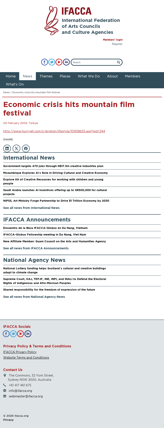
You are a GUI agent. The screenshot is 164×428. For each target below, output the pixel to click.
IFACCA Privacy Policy (20, 352)
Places (65, 76)
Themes (46, 76)
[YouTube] (59, 62)
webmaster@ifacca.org (26, 396)
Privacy (8, 419)
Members (132, 76)
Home (11, 76)
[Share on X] (16, 148)
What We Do (89, 76)
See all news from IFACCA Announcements (36, 248)
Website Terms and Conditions (26, 357)
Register (117, 44)
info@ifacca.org (20, 390)
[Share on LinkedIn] (7, 148)
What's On (15, 84)
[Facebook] (44, 62)
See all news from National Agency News (34, 296)
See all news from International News (31, 207)
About (112, 76)
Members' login (113, 39)
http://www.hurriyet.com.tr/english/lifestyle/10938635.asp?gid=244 (54, 131)
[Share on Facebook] (26, 148)
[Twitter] (51, 62)
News (27, 76)
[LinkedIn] (66, 62)
